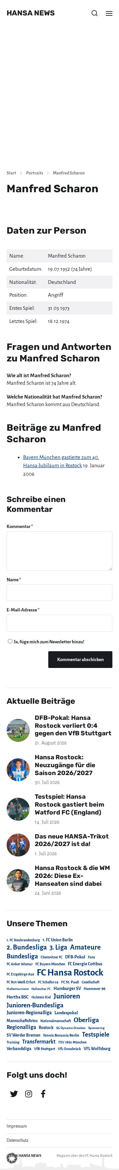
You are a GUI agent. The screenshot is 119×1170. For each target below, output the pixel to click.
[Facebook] (43, 1094)
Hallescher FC (41, 989)
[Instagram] (28, 1094)
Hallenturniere (18, 989)
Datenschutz (17, 1140)
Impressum (17, 1126)
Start (11, 173)
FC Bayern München (50, 964)
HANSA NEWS (31, 13)
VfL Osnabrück (69, 1049)
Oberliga (86, 1020)
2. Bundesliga (27, 947)
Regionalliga (21, 1027)
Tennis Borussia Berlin (61, 1035)
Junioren (67, 996)
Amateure (85, 947)
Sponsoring (96, 1028)
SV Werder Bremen (23, 1035)
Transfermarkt (39, 1041)
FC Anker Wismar (20, 964)
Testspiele (95, 1034)
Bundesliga (22, 956)
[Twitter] (14, 1094)
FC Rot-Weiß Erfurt (21, 982)
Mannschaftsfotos (22, 1021)
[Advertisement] (59, 102)
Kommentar (20, 526)
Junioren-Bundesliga (35, 1005)
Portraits (34, 173)
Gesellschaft (90, 982)
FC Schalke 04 (48, 982)
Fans (91, 957)
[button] (95, 13)
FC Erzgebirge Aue (20, 974)
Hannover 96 (94, 989)
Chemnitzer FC (51, 957)
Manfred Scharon (69, 173)
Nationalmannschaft (55, 1021)
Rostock (46, 1027)
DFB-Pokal (75, 956)
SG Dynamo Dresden (71, 1028)
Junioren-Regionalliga (29, 1012)
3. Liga (58, 947)
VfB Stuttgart (44, 1049)
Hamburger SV (67, 988)
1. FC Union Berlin (58, 940)
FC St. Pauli (70, 982)
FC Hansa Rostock (70, 972)
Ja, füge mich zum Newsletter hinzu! (48, 641)
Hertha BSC (18, 997)
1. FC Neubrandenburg (23, 940)
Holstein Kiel (41, 997)
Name (14, 579)
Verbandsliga (19, 1048)
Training (13, 1042)
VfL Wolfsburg (97, 1048)
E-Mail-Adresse (23, 610)
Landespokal (66, 1013)
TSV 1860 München (72, 1042)
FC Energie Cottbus (85, 964)
